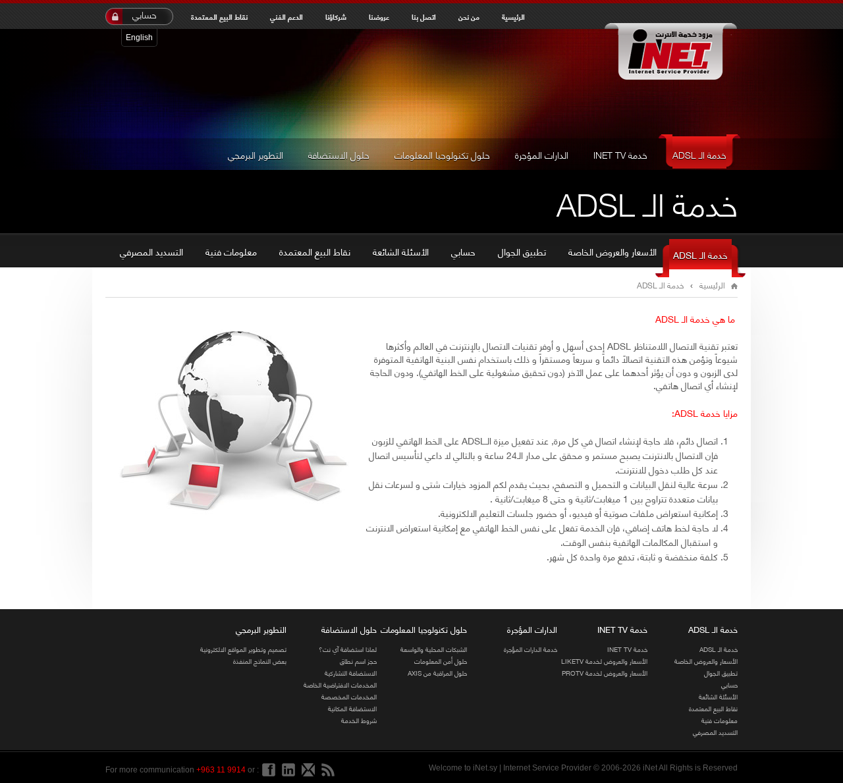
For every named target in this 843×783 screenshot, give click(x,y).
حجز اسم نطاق (358, 661)
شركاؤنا (335, 16)
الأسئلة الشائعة (401, 251)
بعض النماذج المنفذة (259, 661)
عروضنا (379, 16)
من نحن (468, 16)
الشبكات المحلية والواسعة (433, 649)
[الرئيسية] (670, 52)
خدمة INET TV (620, 154)
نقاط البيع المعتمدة (219, 16)
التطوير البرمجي (255, 154)
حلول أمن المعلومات (440, 661)
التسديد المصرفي (151, 251)
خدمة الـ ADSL (699, 154)
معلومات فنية (231, 251)
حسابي (144, 14)
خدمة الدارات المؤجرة (530, 649)
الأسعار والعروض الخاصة (612, 251)
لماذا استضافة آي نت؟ (348, 649)
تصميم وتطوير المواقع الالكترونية (243, 649)
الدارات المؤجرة (541, 154)
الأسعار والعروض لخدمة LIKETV (604, 661)
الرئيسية (513, 16)
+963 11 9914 (221, 769)
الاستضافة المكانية (352, 708)
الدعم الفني (286, 16)
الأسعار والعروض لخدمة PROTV (604, 672)
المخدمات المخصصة (349, 696)
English (139, 37)
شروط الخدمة (359, 720)
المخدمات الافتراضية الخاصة (340, 684)
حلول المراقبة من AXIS (437, 672)
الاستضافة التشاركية (351, 672)
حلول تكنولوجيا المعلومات (442, 154)
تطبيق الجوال (522, 251)
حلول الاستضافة (338, 154)
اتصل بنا (424, 16)
